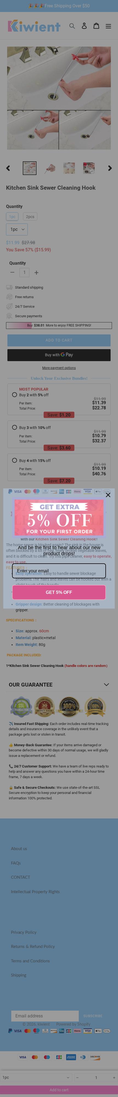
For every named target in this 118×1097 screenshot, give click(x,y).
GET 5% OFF (59, 592)
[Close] (108, 494)
